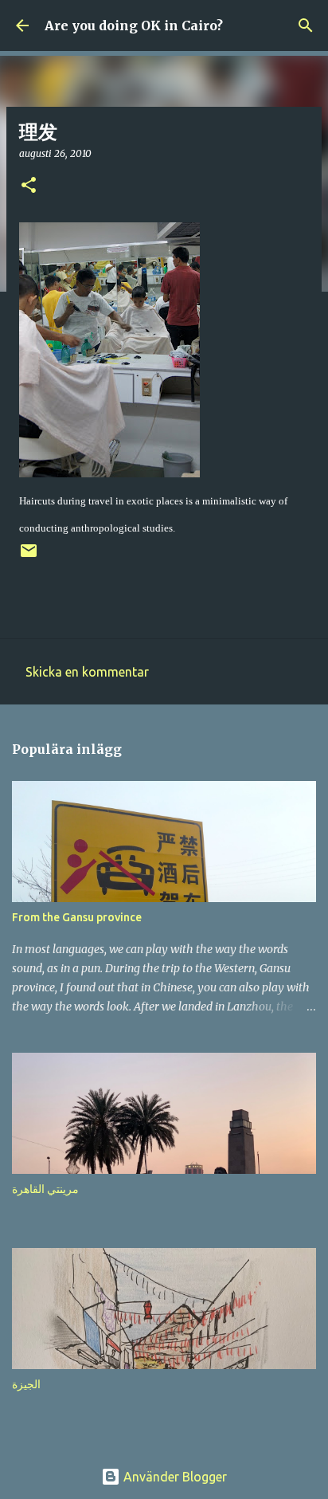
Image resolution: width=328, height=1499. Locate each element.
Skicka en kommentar (87, 672)
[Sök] (305, 25)
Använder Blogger (173, 1477)
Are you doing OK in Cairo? (134, 25)
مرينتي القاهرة (45, 1189)
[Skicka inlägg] (28, 556)
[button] (28, 186)
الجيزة (26, 1384)
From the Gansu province (77, 917)
